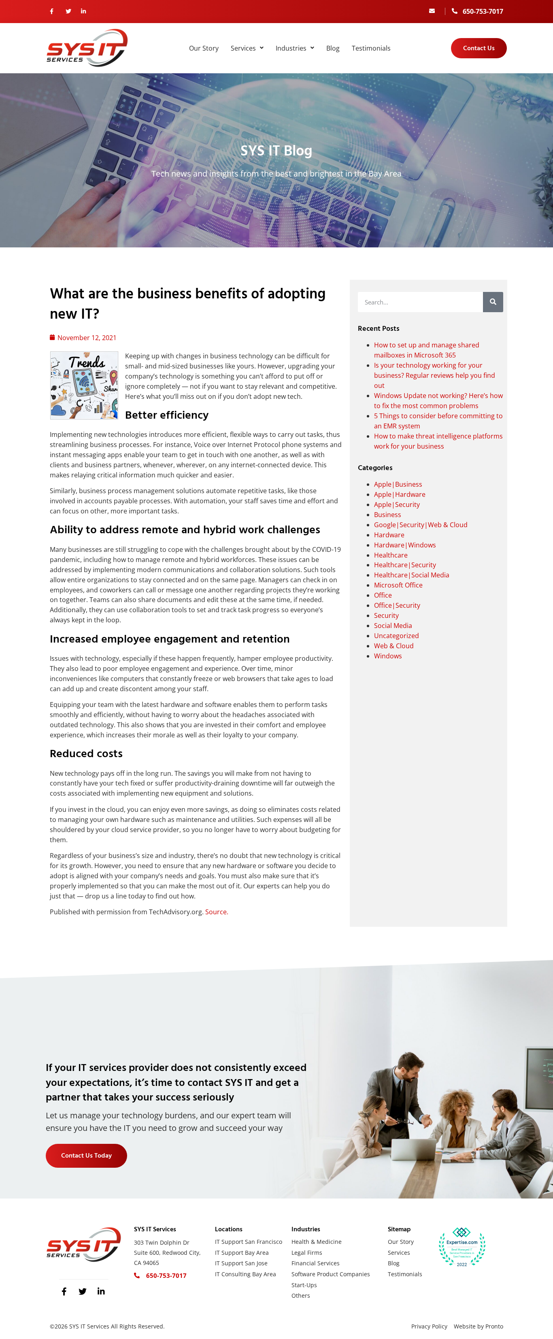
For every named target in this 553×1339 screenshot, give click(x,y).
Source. (216, 911)
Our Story (204, 48)
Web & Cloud (394, 645)
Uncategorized (396, 635)
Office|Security (397, 605)
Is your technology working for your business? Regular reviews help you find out (434, 375)
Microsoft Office (398, 585)
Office (383, 595)
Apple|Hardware (399, 494)
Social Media (393, 625)
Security (386, 615)
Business (387, 514)
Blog (333, 48)
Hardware (389, 534)
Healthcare (391, 555)
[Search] (493, 302)
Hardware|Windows (405, 545)
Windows (388, 655)
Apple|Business (398, 484)
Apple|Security (397, 504)
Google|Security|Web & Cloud (421, 524)
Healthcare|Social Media (411, 575)
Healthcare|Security (405, 564)
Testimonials (371, 48)
